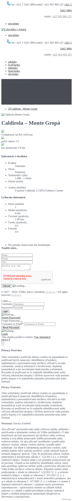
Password (6, 307)
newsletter (13, 23)
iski (69, 499)
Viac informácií (42, 337)
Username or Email (12, 323)
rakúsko (12, 61)
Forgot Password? (11, 317)
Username (6, 304)
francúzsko (14, 71)
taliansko (13, 67)
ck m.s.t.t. (50, 291)
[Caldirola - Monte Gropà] (22, 108)
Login (4, 334)
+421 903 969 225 (62, 16)
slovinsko (13, 74)
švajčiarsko (14, 64)
